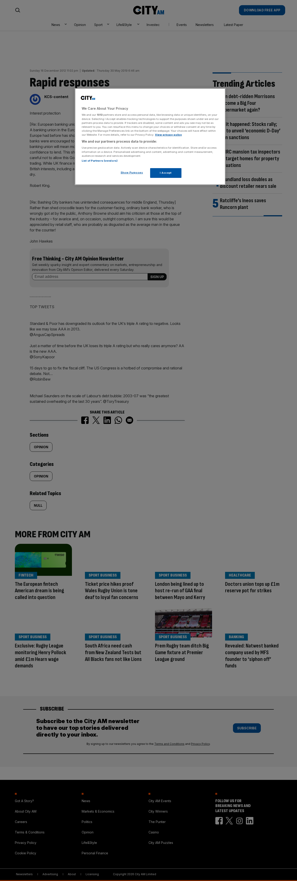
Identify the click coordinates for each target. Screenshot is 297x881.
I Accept (166, 172)
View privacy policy (168, 134)
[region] (150, 136)
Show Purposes (132, 172)
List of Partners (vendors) (100, 160)
